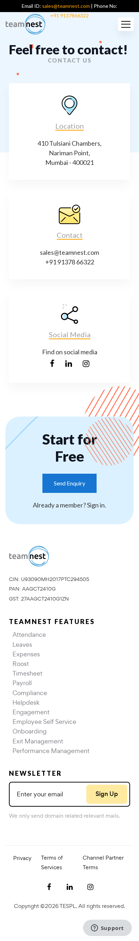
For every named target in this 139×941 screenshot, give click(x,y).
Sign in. (96, 505)
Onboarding (29, 731)
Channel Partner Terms (103, 862)
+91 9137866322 (69, 15)
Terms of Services (52, 862)
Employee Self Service (44, 721)
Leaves (22, 644)
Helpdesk (26, 702)
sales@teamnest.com (66, 6)
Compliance (29, 693)
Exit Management (37, 741)
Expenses (26, 654)
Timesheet (27, 673)
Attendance (29, 634)
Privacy (22, 858)
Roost (20, 664)
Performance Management (50, 751)
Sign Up (107, 794)
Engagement (31, 712)
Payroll (22, 683)
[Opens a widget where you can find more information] (107, 928)
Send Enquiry (69, 483)
